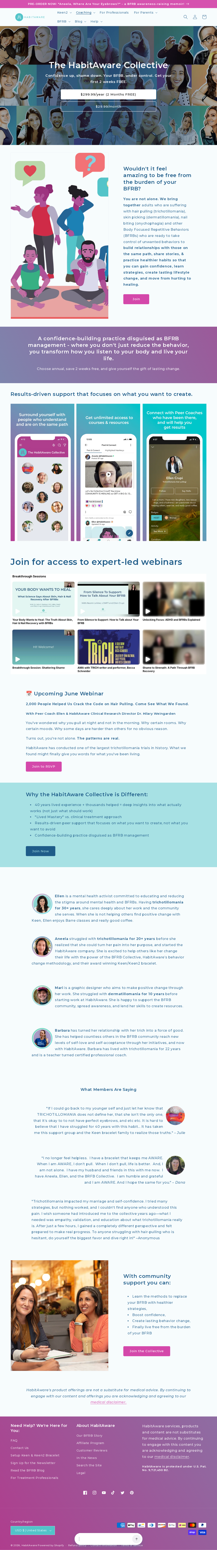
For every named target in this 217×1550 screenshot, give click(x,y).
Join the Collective (147, 1351)
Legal (81, 1473)
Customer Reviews (92, 1450)
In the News (87, 1458)
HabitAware (29, 1545)
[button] (64, 12)
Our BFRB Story (90, 1435)
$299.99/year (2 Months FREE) (108, 94)
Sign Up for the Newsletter (33, 1463)
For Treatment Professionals (34, 1478)
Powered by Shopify (51, 1545)
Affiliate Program (90, 1443)
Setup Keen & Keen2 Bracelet (35, 1455)
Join (136, 299)
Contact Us (20, 1448)
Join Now (40, 851)
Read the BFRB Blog (28, 1470)
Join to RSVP (43, 766)
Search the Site (89, 1465)
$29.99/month (108, 106)
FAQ (14, 1440)
